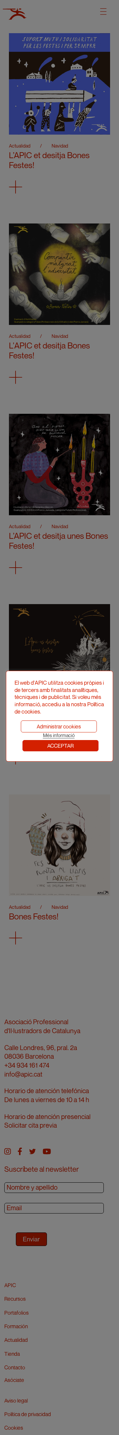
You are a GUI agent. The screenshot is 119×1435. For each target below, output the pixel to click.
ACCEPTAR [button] (60, 745)
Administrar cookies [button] (59, 726)
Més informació (59, 735)
